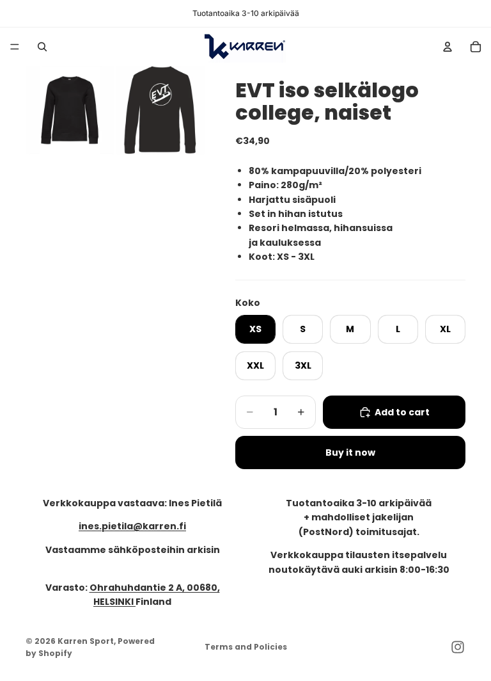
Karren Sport (86, 641)
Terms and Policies (246, 646)
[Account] (447, 47)
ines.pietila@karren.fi (132, 526)
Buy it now (350, 452)
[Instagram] (457, 647)
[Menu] (14, 46)
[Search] (42, 47)
